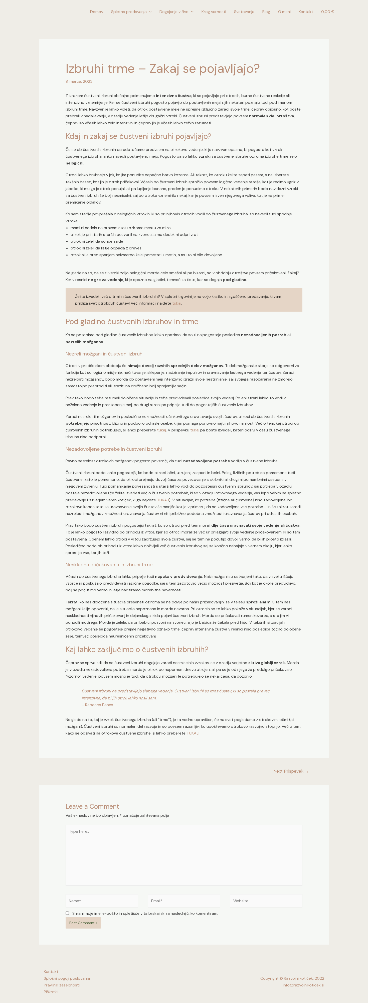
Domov (96, 11)
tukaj (176, 303)
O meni (284, 11)
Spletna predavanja (129, 11)
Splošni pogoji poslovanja (67, 978)
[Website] (266, 901)
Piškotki (51, 991)
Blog (266, 11)
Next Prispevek (291, 771)
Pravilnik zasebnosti (62, 985)
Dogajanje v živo (174, 11)
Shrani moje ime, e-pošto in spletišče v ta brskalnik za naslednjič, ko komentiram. (145, 913)
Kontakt (306, 11)
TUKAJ (163, 500)
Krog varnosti (214, 11)
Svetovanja (244, 11)
